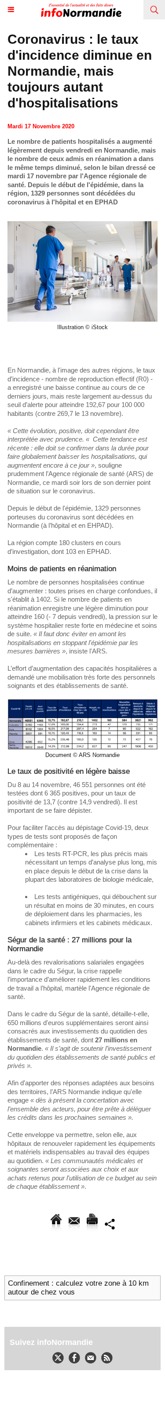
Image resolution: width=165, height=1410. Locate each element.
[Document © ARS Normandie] (82, 703)
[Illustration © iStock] (82, 225)
